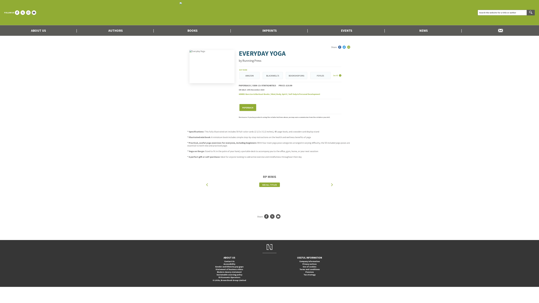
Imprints (269, 30)
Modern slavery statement (229, 272)
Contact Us (229, 261)
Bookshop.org (296, 75)
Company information (309, 261)
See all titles (269, 184)
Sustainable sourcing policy (229, 274)
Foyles (320, 75)
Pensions (309, 272)
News (423, 30)
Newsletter (500, 30)
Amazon (249, 75)
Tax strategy (310, 274)
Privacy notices (309, 264)
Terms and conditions (310, 269)
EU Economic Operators (229, 277)
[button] (207, 185)
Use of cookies (309, 266)
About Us (38, 30)
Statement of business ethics (229, 269)
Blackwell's (272, 75)
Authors (115, 30)
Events (346, 30)
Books (192, 30)
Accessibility (229, 264)
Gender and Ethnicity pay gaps (229, 266)
